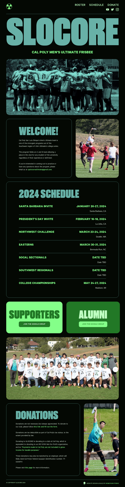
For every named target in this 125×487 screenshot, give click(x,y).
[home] (9, 7)
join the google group (34, 324)
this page (28, 468)
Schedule (96, 5)
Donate (113, 5)
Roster (80, 5)
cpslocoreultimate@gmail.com (40, 170)
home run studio (112, 483)
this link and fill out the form (45, 427)
